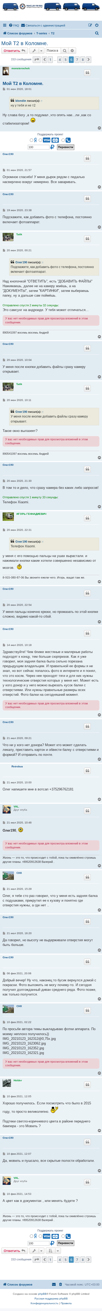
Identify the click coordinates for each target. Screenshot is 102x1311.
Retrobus (17, 766)
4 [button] (60, 59)
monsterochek (21, 68)
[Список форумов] (51, 6)
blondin (20, 100)
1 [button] (50, 59)
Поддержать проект (50, 134)
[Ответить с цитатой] (87, 72)
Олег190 (8, 154)
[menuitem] (14, 25)
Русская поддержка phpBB (51, 1298)
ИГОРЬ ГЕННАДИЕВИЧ (31, 513)
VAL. (16, 806)
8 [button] (83, 59)
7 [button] (77, 59)
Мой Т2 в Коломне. (24, 43)
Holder (18, 1080)
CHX (19, 872)
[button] (37, 59)
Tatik (19, 234)
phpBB (42, 1293)
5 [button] (65, 59)
